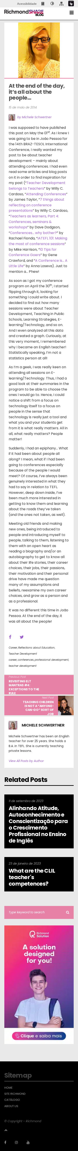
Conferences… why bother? (33, 232)
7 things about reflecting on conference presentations (36, 205)
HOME (8, 1088)
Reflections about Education (36, 647)
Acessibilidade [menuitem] (27, 4)
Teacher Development (23, 653)
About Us (11, 1106)
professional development (51, 660)
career (13, 660)
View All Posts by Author (26, 761)
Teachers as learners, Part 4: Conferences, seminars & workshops (34, 222)
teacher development (22, 666)
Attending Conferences (46, 194)
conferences (26, 660)
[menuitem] (43, 3)
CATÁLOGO (12, 1100)
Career (13, 647)
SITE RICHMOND (15, 1094)
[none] (52, 3)
